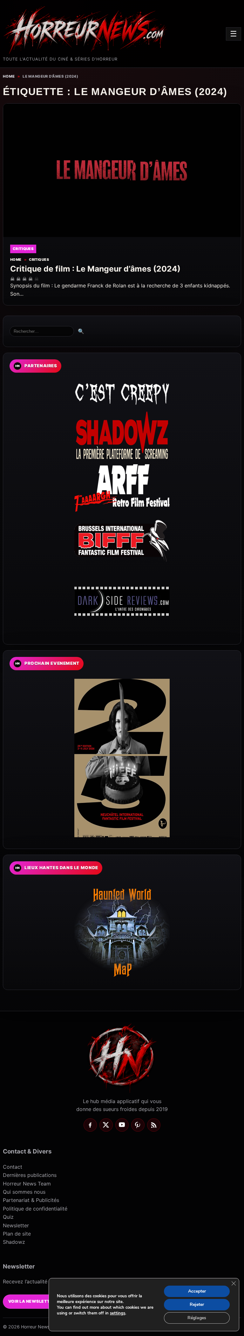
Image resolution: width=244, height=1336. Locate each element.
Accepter (197, 1291)
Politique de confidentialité (35, 1208)
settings (117, 1313)
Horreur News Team (27, 1183)
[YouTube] (122, 1125)
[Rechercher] (42, 331)
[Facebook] (90, 1125)
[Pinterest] (138, 1125)
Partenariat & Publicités (31, 1200)
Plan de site (17, 1233)
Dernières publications (30, 1175)
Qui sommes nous (24, 1192)
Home (9, 76)
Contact (12, 1167)
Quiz (8, 1217)
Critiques (39, 260)
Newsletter (16, 1225)
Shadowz (14, 1242)
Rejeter (197, 1304)
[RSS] (153, 1125)
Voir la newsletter (32, 1301)
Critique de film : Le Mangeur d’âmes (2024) (95, 268)
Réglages (196, 1318)
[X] (106, 1125)
